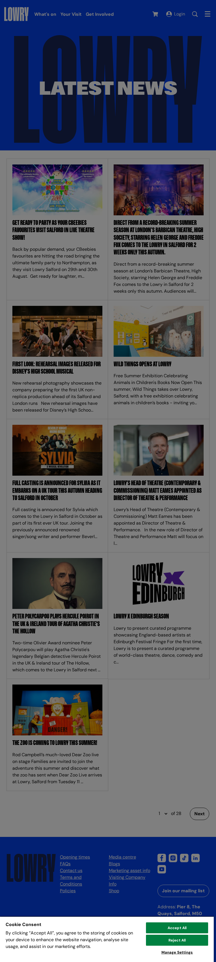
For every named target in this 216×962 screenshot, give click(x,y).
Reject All (177, 940)
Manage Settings (177, 952)
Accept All (177, 927)
